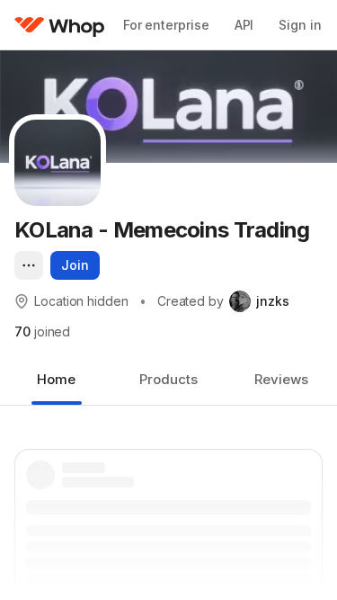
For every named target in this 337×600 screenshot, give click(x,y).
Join (75, 265)
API (244, 24)
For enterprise (166, 24)
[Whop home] (59, 25)
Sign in (300, 24)
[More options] (28, 265)
